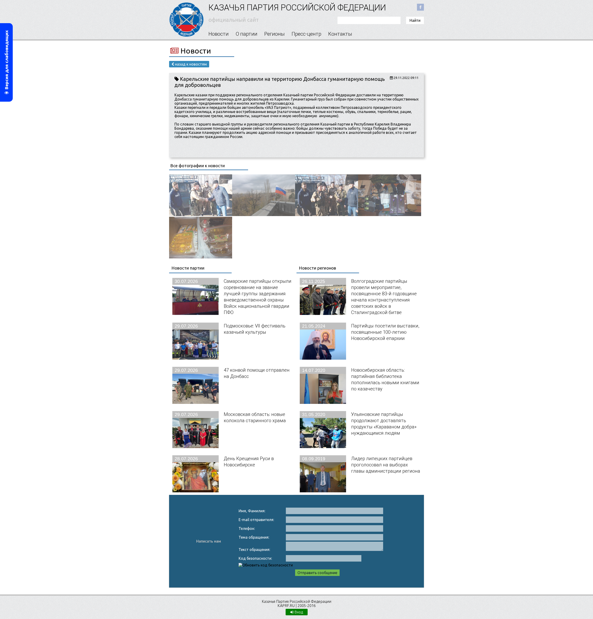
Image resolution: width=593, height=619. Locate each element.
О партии (246, 34)
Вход (298, 612)
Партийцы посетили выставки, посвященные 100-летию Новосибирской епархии (385, 332)
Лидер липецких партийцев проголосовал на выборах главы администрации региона (385, 465)
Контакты (340, 34)
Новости (218, 34)
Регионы (274, 34)
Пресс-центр (306, 34)
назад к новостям (190, 64)
